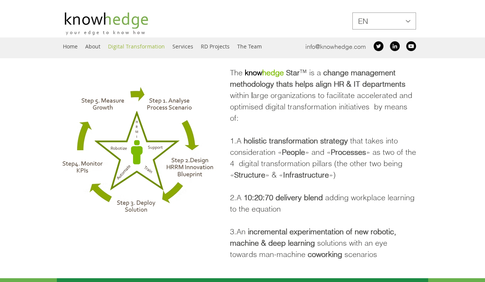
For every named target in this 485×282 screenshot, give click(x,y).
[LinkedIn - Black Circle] (395, 46)
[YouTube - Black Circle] (411, 46)
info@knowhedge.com (335, 46)
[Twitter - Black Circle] (378, 46)
